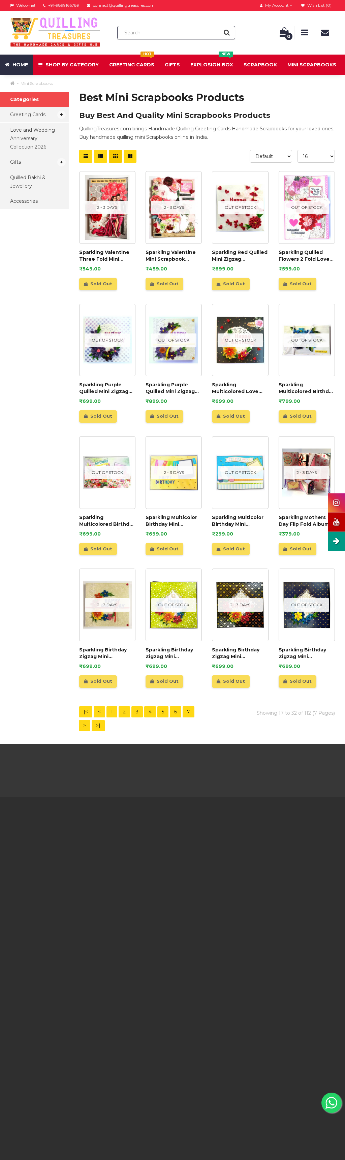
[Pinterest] (300, 1038)
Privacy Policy (110, 861)
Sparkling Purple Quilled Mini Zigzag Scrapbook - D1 (170, 388)
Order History (165, 867)
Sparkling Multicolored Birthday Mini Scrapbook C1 (107, 520)
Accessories (24, 201)
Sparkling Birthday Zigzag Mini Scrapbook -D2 (103, 653)
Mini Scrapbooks (311, 65)
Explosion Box (211, 61)
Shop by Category (71, 65)
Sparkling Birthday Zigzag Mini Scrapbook (169, 653)
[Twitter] (272, 1038)
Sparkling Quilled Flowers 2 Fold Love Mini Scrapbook (304, 255)
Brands (214, 836)
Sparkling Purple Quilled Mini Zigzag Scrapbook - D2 (103, 388)
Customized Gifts (114, 929)
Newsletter (219, 861)
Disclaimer (106, 903)
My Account (164, 850)
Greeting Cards (131, 61)
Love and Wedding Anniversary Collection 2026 (32, 138)
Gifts (172, 65)
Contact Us (163, 842)
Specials (215, 853)
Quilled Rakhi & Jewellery (27, 181)
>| (98, 725)
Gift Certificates (224, 844)
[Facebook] (258, 1038)
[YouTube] (315, 1038)
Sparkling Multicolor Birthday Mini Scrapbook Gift (171, 520)
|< (86, 712)
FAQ (99, 895)
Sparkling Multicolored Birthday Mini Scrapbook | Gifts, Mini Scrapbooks (307, 388)
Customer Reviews (116, 912)
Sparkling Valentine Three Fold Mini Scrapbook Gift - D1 (104, 255)
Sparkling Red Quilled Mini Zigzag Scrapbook (240, 255)
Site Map (216, 870)
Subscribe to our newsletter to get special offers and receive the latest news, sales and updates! (297, 848)
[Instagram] (329, 1038)
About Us (105, 836)
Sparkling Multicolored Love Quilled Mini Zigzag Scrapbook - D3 (236, 388)
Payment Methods (116, 920)
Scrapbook (260, 65)
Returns (159, 859)
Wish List (160, 876)
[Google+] (286, 1038)
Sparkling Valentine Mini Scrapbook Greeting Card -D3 (171, 255)
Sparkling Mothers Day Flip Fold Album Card (304, 520)
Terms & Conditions (116, 870)
